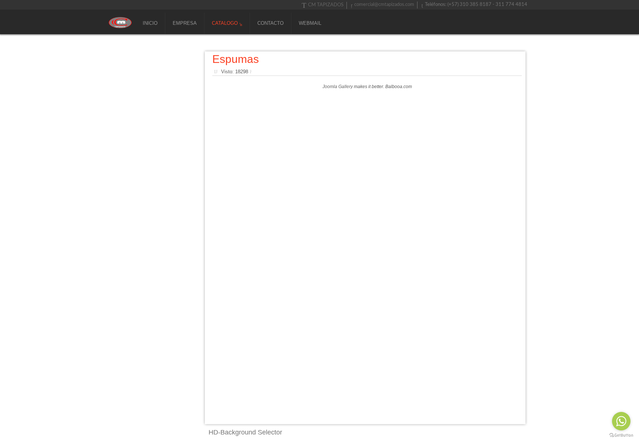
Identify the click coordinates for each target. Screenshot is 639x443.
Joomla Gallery (337, 86)
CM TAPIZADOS (326, 5)
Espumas (235, 59)
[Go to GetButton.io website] (621, 435)
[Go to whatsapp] (621, 421)
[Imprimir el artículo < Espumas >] (252, 71)
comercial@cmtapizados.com (384, 4)
